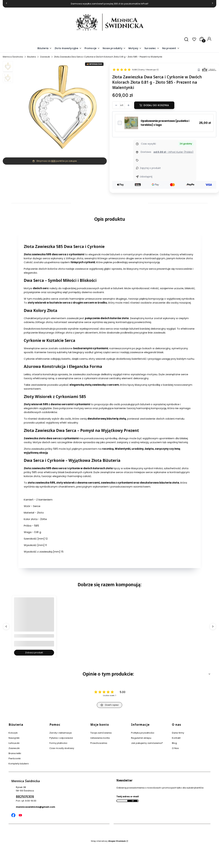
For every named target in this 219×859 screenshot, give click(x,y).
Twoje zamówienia (101, 732)
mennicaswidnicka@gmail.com (35, 807)
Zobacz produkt (34, 652)
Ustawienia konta (100, 738)
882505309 (25, 796)
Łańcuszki (14, 743)
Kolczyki (13, 732)
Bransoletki (15, 753)
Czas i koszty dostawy (61, 748)
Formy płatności (58, 743)
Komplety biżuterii (19, 763)
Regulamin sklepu (141, 738)
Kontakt (176, 738)
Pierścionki (15, 758)
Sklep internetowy (108, 841)
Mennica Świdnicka (13, 56)
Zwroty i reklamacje (60, 732)
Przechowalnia (98, 743)
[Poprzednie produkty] (6, 626)
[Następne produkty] (212, 626)
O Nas (175, 748)
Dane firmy (178, 732)
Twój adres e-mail (127, 796)
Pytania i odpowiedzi (61, 738)
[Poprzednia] (6, 4)
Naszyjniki (14, 738)
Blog (174, 743)
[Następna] (212, 4)
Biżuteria (31, 56)
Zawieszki (45, 56)
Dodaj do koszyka (156, 105)
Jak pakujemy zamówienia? (147, 743)
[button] (135, 48)
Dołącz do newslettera (132, 800)
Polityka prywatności (142, 732)
